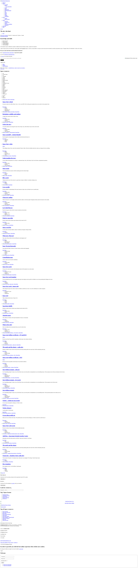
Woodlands (7, 16)
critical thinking (5, 66)
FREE (4, 146)
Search (6, 23)
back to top (2, 68)
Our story (6, 21)
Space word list (7, 227)
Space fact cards (7, 266)
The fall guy (5, 498)
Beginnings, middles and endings (12, 114)
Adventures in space (6, 495)
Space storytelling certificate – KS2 (12, 357)
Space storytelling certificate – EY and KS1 (15, 335)
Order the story (7, 124)
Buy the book (3, 485)
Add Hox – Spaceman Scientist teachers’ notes (15, 436)
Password (3, 558)
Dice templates (7, 464)
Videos (6, 18)
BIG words (6, 177)
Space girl (5, 295)
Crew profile (6, 187)
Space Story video (7, 144)
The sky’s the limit (6, 497)
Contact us (6, 25)
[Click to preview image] (4, 35)
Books (6, 5)
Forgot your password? (7, 564)
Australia (6, 4)
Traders (6, 15)
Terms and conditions (8, 24)
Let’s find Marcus (7, 207)
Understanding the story (9, 158)
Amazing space (7, 315)
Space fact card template (9, 277)
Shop (3, 27)
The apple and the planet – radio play (13, 347)
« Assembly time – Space (12, 67)
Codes (6, 7)
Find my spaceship (8, 218)
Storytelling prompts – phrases (11, 369)
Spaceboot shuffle (7, 306)
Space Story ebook (8, 102)
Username (3, 556)
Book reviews (7, 19)
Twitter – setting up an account (11, 400)
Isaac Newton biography (9, 246)
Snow (6, 12)
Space (6, 13)
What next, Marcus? (8, 235)
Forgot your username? (7, 565)
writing (4, 65)
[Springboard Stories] (5, 0)
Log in (3, 56)
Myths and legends (8, 10)
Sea (5, 11)
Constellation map (8, 257)
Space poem (6, 168)
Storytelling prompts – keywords (12, 380)
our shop (13, 483)
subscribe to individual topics (9, 54)
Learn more (21, 548)
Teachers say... (7, 22)
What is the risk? (7, 324)
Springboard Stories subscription (8, 52)
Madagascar (7, 9)
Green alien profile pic (9, 415)
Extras (4, 17)
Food (6, 8)
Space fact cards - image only (11, 286)
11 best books (9, 6)
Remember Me (3, 560)
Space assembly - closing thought (12, 134)
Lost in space (5, 496)
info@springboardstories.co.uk (5, 540)
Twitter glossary (7, 408)
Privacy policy (10, 542)
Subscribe (4, 26)
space (3, 64)
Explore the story (5, 494)
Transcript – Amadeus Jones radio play (13, 455)
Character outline (7, 197)
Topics (4, 3)
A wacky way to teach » (21, 67)
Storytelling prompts (8, 390)
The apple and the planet (9, 445)
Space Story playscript (9, 425)
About (4, 20)
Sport (6, 14)
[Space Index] (2, 472)
